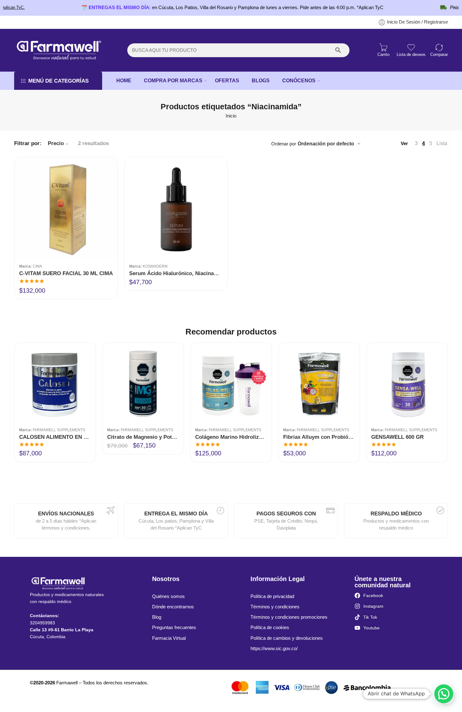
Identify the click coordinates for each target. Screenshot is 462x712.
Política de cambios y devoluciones (286, 638)
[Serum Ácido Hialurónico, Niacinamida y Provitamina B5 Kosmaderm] (176, 208)
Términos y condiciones (275, 606)
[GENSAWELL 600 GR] (407, 383)
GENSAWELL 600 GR (397, 437)
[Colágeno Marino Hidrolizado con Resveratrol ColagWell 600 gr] (231, 383)
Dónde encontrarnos (173, 606)
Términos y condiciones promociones (288, 617)
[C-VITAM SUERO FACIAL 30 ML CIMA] (66, 208)
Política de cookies (269, 627)
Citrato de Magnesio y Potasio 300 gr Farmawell (143, 437)
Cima (37, 266)
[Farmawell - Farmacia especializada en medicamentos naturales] (58, 50)
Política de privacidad (272, 596)
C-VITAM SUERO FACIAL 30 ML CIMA (66, 273)
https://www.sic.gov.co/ (274, 648)
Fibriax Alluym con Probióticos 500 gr (319, 437)
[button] (443, 693)
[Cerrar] (454, 8)
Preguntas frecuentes (174, 627)
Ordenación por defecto (326, 143)
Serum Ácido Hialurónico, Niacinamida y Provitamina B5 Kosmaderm (176, 273)
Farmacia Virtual (169, 638)
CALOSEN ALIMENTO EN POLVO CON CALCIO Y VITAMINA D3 (55, 437)
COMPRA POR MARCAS (173, 80)
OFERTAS (227, 80)
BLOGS (261, 80)
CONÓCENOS (299, 80)
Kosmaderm (155, 266)
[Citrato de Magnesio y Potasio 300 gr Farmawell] (143, 383)
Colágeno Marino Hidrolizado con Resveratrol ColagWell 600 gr (231, 437)
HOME (123, 80)
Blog (156, 617)
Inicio (231, 115)
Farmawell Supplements (59, 430)
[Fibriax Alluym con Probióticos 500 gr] (319, 383)
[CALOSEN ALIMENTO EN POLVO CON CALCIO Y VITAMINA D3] (55, 383)
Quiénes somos (168, 596)
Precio (56, 143)
